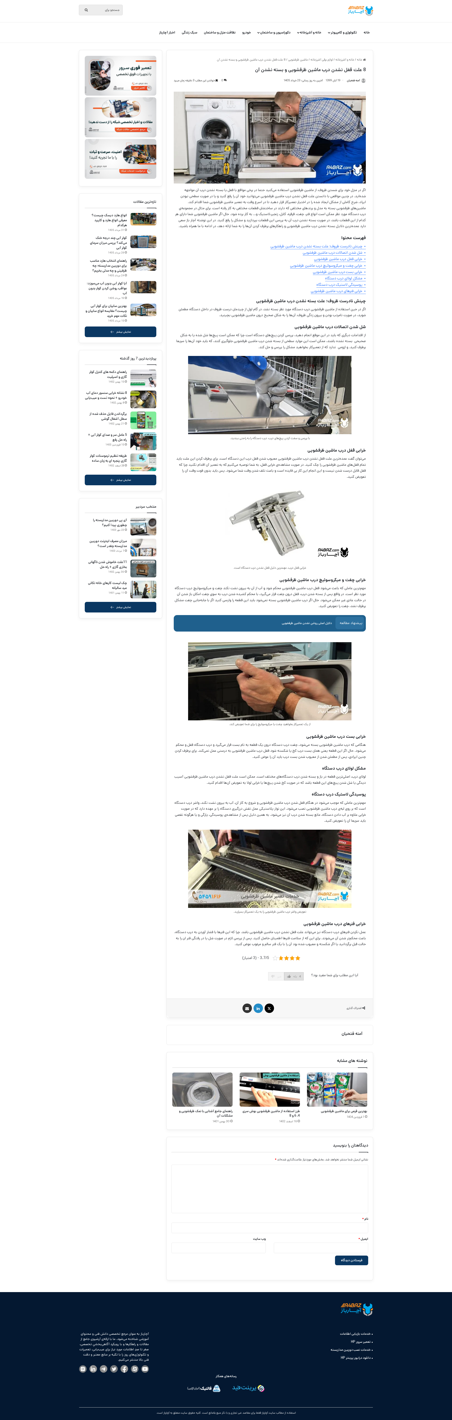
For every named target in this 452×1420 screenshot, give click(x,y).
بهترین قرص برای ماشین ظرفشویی (344, 1111)
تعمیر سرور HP (361, 1341)
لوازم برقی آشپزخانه (322, 59)
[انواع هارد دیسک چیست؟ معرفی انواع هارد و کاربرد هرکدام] (143, 219)
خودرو (246, 32)
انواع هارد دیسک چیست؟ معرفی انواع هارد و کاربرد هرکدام (109, 220)
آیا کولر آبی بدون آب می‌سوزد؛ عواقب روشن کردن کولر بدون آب (107, 288)
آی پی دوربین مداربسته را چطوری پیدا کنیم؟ (110, 522)
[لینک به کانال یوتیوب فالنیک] (145, 1369)
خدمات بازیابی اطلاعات (355, 1333)
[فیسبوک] (124, 1369)
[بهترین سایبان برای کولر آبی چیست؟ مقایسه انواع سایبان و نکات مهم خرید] (143, 310)
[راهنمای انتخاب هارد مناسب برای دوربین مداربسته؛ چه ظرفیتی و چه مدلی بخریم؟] (143, 264)
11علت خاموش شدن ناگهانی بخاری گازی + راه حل (107, 564)
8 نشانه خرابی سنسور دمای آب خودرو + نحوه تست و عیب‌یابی (106, 395)
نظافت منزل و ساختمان (220, 32)
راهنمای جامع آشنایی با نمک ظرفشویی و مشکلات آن (206, 1113)
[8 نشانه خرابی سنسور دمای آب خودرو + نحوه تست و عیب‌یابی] (143, 399)
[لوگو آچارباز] (360, 11)
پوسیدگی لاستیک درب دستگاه (339, 284)
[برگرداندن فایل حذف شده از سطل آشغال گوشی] (143, 420)
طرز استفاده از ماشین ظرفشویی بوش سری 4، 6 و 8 (271, 1113)
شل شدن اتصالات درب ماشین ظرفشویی (332, 252)
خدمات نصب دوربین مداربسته (351, 1349)
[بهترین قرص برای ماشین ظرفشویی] (337, 1089)
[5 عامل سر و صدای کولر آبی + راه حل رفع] (143, 441)
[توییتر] (114, 1369)
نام (365, 1219)
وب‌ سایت (259, 1239)
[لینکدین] (93, 1369)
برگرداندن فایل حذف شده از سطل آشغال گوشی (108, 416)
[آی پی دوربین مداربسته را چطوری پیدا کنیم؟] (143, 526)
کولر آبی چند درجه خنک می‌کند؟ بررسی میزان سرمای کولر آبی (108, 243)
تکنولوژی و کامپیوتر (344, 32)
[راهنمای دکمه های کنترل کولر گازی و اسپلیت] (143, 378)
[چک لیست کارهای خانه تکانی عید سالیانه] (143, 589)
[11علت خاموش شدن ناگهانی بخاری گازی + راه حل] (143, 568)
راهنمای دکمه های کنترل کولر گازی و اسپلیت (108, 374)
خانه (367, 32)
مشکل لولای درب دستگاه (343, 278)
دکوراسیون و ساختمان (275, 32)
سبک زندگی (189, 32)
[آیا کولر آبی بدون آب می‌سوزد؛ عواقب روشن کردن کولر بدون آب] (143, 287)
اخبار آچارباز (167, 32)
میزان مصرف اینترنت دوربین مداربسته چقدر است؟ (108, 543)
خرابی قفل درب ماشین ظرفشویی (338, 259)
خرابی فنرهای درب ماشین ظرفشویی (336, 291)
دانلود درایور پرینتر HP (356, 1357)
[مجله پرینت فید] (248, 1389)
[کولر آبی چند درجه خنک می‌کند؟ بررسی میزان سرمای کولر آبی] (143, 242)
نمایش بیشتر (123, 332)
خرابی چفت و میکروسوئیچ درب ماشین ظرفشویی (326, 265)
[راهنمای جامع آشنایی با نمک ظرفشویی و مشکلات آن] (202, 1089)
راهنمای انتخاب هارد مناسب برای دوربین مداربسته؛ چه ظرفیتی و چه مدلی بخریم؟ (108, 265)
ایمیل (363, 1239)
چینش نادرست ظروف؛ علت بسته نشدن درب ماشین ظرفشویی (316, 246)
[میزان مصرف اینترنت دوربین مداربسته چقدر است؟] (143, 547)
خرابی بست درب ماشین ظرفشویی (337, 272)
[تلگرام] (103, 1369)
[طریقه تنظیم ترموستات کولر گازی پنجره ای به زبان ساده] (143, 462)
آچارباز (166, 1413)
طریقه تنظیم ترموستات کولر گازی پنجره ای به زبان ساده (108, 458)
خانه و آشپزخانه (310, 32)
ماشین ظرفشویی (298, 59)
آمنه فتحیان (352, 1034)
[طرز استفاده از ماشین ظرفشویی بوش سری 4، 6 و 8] (270, 1089)
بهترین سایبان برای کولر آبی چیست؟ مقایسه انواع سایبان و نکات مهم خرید (106, 311)
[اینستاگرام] (83, 1369)
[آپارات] (134, 1369)
